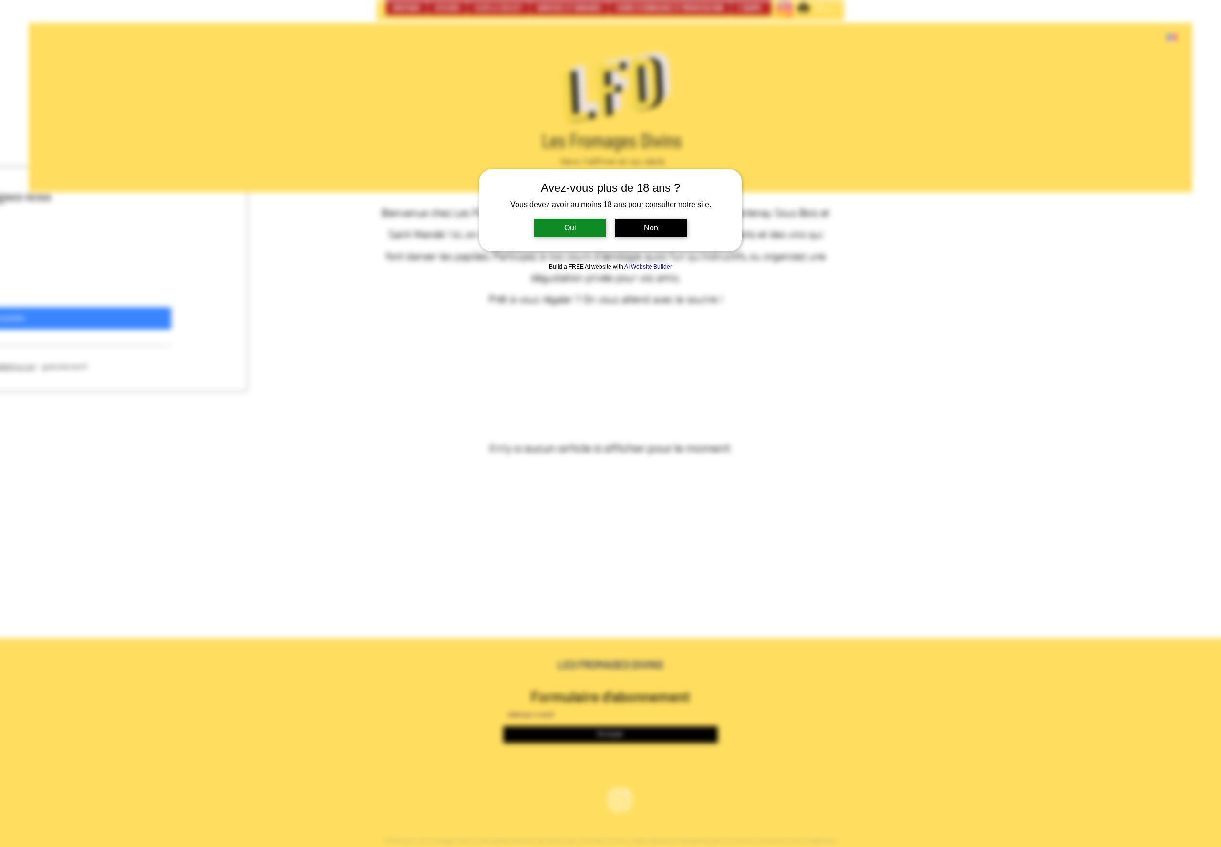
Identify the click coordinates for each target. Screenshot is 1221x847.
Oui (570, 228)
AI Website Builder (648, 266)
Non (651, 228)
